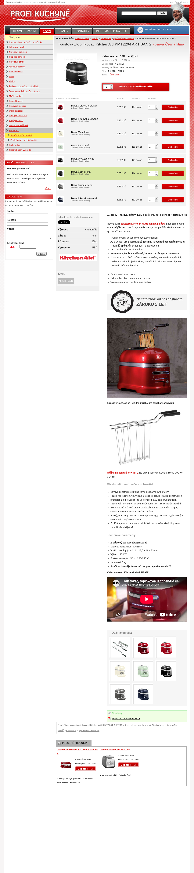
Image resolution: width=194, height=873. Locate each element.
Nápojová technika (18, 115)
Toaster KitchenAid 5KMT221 (115, 750)
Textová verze (181, 2)
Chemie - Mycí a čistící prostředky (26, 42)
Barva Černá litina (81, 173)
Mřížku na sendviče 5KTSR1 (123, 472)
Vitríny (12, 81)
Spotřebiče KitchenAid (21, 135)
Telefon (11, 219)
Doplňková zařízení (18, 125)
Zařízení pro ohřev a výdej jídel (24, 86)
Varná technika (16, 71)
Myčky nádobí (16, 96)
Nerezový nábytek (18, 52)
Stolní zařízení (16, 111)
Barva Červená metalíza (84, 106)
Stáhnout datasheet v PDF (126, 718)
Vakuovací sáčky (17, 47)
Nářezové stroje (17, 62)
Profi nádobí (15, 145)
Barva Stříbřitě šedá (81, 186)
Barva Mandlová (80, 133)
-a (172, 2)
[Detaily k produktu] (86, 768)
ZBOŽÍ (47, 31)
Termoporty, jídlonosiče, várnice (24, 91)
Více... (48, 188)
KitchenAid (14, 130)
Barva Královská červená (84, 120)
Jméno (11, 211)
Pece (11, 76)
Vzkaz (10, 228)
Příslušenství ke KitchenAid (23, 140)
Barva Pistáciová (80, 146)
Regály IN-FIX (16, 120)
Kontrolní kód (15, 243)
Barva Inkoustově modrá (84, 199)
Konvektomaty (16, 101)
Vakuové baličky (17, 67)
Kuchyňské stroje (17, 106)
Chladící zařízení (17, 57)
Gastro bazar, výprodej (20, 150)
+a (169, 2)
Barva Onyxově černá (82, 159)
